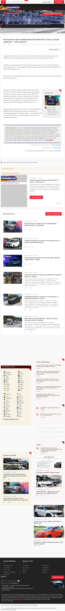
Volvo (20, 416)
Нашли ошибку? (54, 49)
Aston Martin (8, 374)
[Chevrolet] (4, 388)
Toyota (20, 412)
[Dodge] (19, 372)
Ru (51, 140)
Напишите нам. (58, 150)
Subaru (20, 408)
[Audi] (4, 376)
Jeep (21, 386)
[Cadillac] (4, 384)
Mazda (7, 404)
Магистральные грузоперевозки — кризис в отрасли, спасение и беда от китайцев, (41, 319)
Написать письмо (57, 577)
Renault (20, 400)
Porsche (20, 398)
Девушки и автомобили (9, 572)
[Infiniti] (19, 384)
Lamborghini (8, 398)
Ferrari (21, 374)
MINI (7, 408)
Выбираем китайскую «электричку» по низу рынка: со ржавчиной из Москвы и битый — (42, 297)
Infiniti (21, 384)
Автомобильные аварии (48, 44)
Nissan (7, 412)
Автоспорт (44, 570)
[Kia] (19, 390)
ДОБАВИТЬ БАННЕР (13, 13)
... (1, 603)
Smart (20, 406)
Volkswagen (8, 416)
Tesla (20, 410)
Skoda (20, 404)
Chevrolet (8, 388)
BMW (7, 380)
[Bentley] (4, 378)
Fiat (21, 376)
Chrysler (8, 386)
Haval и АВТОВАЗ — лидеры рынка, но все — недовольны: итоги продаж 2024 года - (48, 492)
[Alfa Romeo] (4, 372)
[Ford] (19, 378)
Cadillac (7, 384)
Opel (20, 394)
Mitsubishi (8, 410)
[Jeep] (19, 386)
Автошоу (24, 570)
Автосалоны (45, 565)
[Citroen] (4, 390)
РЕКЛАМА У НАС (7, 565)
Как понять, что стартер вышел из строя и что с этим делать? (51, 414)
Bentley (7, 378)
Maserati (8, 402)
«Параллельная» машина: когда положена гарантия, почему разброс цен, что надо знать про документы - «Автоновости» (51, 449)
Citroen (7, 390)
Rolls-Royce (21, 402)
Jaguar (21, 388)
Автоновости (6, 162)
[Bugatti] (4, 382)
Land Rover (8, 394)
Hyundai (22, 382)
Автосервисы (45, 567)
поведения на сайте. (40, 150)
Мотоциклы (6, 574)
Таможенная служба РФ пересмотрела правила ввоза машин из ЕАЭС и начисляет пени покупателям (48, 388)
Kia (21, 390)
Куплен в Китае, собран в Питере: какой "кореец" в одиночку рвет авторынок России (49, 366)
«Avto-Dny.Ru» (17, 600)
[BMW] (4, 380)
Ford (21, 378)
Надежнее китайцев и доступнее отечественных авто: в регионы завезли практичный (42, 241)
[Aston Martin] (4, 374)
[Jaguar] (19, 388)
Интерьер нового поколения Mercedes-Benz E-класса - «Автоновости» (44, 181)
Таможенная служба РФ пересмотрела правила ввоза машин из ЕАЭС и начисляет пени (15, 475)
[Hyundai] (19, 382)
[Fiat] (19, 376)
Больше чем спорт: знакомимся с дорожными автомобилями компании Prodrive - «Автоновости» (28, 24)
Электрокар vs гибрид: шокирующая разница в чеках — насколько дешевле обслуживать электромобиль (48, 373)
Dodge (21, 372)
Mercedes (8, 406)
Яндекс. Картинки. (57, 147)
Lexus (7, 396)
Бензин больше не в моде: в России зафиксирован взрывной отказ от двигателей (41, 224)
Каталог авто (6, 570)
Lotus (7, 400)
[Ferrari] (19, 374)
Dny (49, 140)
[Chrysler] (4, 386)
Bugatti (7, 382)
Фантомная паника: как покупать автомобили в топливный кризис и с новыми (43, 275)
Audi (7, 376)
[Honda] (19, 380)
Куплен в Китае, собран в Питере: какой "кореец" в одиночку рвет (48, 522)
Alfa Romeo (8, 372)
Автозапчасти (25, 567)
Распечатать (58, 44)
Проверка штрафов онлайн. (10, 419)
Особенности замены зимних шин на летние (50, 408)
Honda (21, 380)
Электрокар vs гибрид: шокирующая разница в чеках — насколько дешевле (49, 543)
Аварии (24, 572)
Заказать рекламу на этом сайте (53, 13)
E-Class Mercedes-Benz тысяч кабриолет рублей (24, 162)
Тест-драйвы (38, 44)
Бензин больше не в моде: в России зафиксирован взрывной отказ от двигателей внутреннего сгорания (47, 395)
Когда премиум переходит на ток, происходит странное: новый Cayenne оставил (42, 258)
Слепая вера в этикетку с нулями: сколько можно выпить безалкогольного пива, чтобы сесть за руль (47, 380)
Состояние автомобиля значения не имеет (47, 472)
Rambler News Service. (56, 145)
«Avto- (46, 140)
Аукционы (44, 572)
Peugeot (20, 396)
